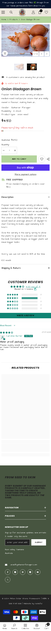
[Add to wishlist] (41, 159)
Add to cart (19, 159)
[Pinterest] (22, 572)
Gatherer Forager (21, 107)
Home (3, 19)
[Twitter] (7, 579)
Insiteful (38, 603)
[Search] (11, 12)
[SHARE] (47, 159)
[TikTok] (30, 572)
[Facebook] (7, 572)
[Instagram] (15, 572)
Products (13, 19)
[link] (25, 447)
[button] (41, 53)
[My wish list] (46, 12)
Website (27, 603)
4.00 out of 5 (33, 286)
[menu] (3, 12)
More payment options (25, 174)
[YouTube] (37, 572)
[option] (25, 40)
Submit (38, 542)
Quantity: (5, 144)
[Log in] (33, 12)
